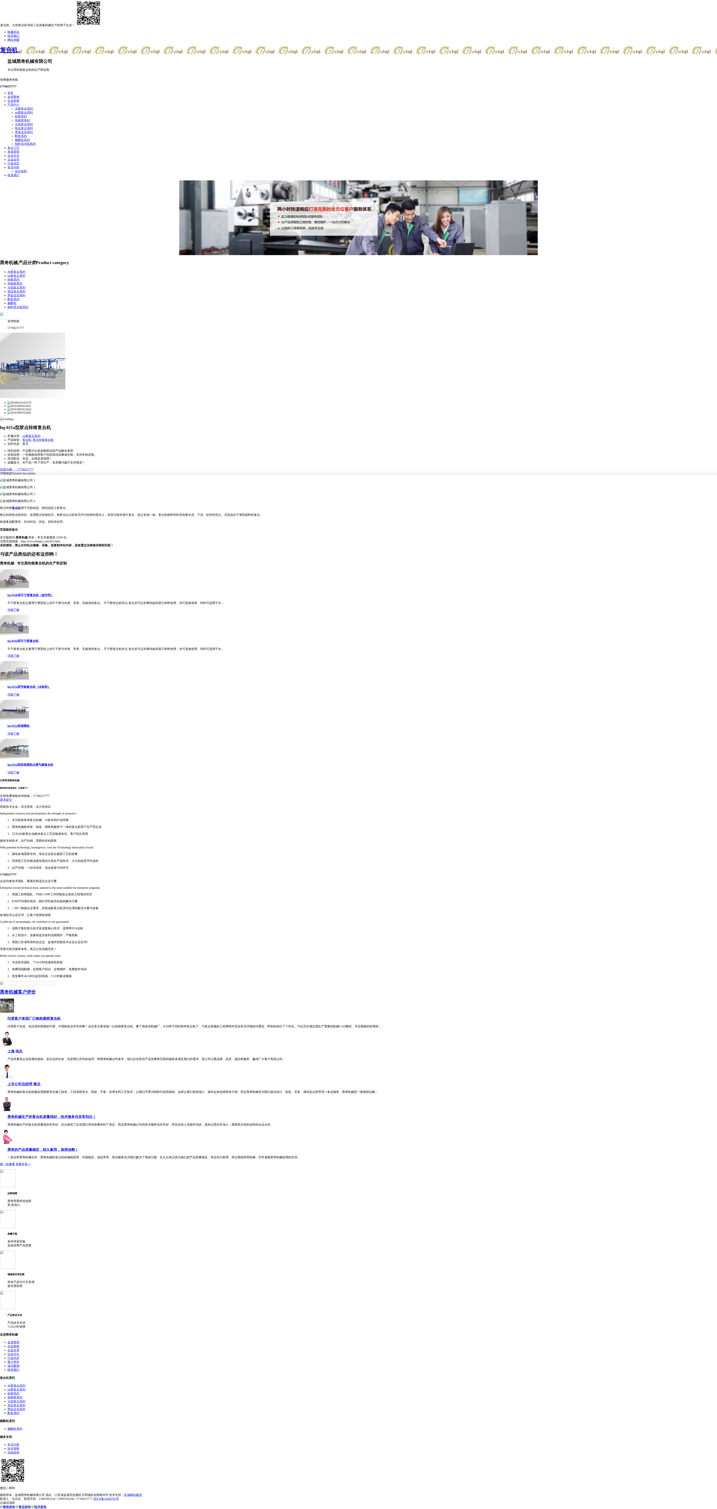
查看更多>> (23, 1164)
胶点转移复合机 (43, 439)
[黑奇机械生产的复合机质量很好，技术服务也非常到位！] (7, 1110)
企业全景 (13, 159)
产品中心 (13, 104)
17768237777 (23, 469)
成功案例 (13, 1365)
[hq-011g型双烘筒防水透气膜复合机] (14, 758)
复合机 (9, 50)
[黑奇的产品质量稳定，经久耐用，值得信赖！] (7, 1142)
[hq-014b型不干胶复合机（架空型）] (14, 588)
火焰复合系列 (24, 124)
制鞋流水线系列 (25, 143)
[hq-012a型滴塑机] (14, 719)
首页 (10, 92)
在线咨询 (13, 1452)
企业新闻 (13, 100)
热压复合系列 (24, 128)
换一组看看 (7, 1164)
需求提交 (6, 799)
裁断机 (11, 303)
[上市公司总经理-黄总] (7, 1077)
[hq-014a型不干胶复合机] (14, 634)
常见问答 (13, 167)
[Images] (32, 397)
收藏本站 (13, 32)
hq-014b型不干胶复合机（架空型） (30, 595)
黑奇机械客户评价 (18, 991)
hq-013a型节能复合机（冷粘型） (29, 686)
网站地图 (13, 39)
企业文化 (13, 155)
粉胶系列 (21, 116)
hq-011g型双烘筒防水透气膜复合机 (30, 764)
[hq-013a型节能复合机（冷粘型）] (14, 680)
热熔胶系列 (22, 120)
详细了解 (13, 609)
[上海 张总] (7, 1044)
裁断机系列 (22, 140)
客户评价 (13, 1362)
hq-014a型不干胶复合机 (23, 640)
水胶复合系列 (24, 108)
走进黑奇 (13, 96)
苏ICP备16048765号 (106, 1498)
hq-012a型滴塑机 (18, 725)
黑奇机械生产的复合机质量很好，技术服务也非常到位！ (51, 1117)
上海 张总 (15, 1051)
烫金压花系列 (24, 132)
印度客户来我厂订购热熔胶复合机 (34, 1018)
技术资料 (21, 171)
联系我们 (13, 36)
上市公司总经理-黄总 (24, 1084)
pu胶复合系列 (24, 112)
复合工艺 (13, 147)
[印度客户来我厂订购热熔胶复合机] (7, 1011)
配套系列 (21, 136)
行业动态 (13, 163)
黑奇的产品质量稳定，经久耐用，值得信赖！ (42, 1150)
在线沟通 (6, 469)
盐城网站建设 (133, 1494)
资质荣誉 (13, 151)
